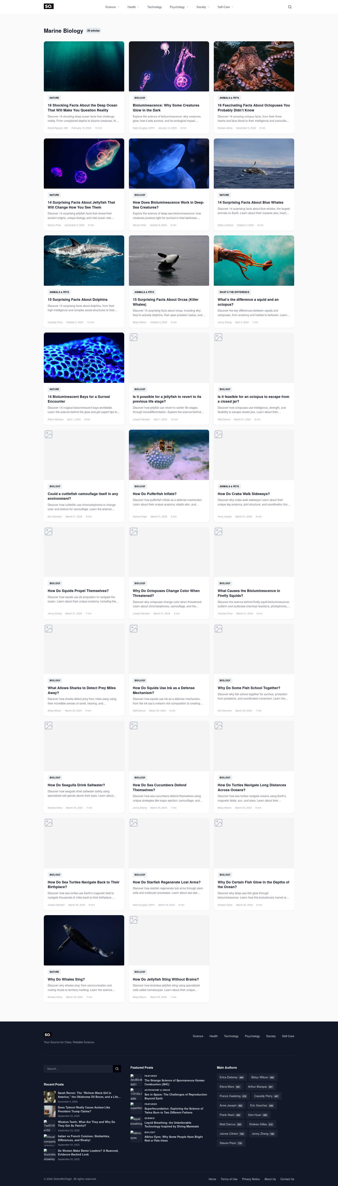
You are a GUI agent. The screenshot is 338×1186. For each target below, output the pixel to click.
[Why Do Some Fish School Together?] (254, 670)
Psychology (177, 7)
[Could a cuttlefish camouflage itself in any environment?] (84, 476)
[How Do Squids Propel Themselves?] (84, 573)
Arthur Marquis (260, 1086)
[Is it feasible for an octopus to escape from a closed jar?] (254, 379)
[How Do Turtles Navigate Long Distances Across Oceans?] (254, 767)
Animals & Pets (229, 97)
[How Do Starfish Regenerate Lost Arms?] (169, 864)
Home (212, 1179)
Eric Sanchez (261, 1105)
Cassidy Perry (266, 1096)
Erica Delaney (231, 1077)
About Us (270, 1179)
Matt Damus (230, 1124)
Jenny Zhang (263, 1133)
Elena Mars (230, 1086)
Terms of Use (229, 1179)
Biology (140, 97)
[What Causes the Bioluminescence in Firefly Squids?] (254, 573)
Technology (154, 7)
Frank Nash (230, 1115)
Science (110, 7)
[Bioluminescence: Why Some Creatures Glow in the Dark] (169, 87)
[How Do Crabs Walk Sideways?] (254, 476)
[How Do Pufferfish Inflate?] (169, 476)
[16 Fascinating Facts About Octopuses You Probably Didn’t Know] (254, 87)
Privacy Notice (251, 1179)
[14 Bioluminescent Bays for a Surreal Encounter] (84, 379)
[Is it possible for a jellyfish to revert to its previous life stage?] (169, 379)
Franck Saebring (233, 1096)
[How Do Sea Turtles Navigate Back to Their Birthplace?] (84, 864)
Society (201, 7)
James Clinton (232, 1133)
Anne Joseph (231, 1105)
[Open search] (290, 7)
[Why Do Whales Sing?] (84, 959)
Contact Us (287, 1179)
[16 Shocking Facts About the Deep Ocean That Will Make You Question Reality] (84, 87)
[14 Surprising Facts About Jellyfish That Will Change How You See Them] (84, 184)
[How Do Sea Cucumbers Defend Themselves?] (169, 767)
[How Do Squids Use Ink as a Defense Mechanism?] (169, 670)
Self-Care (224, 7)
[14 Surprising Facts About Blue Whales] (254, 184)
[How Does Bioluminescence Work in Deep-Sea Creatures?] (169, 184)
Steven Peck (231, 1143)
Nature (54, 97)
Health (132, 7)
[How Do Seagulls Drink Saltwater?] (84, 767)
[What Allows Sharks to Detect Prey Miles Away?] (84, 670)
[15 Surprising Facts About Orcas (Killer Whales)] (169, 281)
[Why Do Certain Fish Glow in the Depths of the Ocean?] (254, 864)
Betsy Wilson (262, 1077)
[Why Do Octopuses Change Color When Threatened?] (169, 573)
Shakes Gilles (260, 1124)
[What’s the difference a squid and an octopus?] (254, 281)
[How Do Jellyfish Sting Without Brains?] (169, 959)
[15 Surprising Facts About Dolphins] (84, 281)
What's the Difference (234, 292)
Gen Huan (257, 1115)
